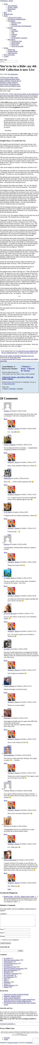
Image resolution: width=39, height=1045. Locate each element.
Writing (6, 48)
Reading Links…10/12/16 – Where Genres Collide (19, 896)
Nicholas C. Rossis (13, 428)
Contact (6, 56)
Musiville (14, 24)
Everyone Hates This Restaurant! (21, 26)
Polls (5, 980)
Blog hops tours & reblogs (12, 960)
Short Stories (11, 39)
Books (6, 16)
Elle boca (6, 544)
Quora (6, 983)
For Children (11, 21)
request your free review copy (28, 352)
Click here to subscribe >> (8, 1024)
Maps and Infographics (11, 970)
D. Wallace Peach (9, 578)
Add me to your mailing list (10, 940)
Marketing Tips (8, 14)
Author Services (12, 53)
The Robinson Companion (19, 38)
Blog (5, 12)
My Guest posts (8, 975)
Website (2, 936)
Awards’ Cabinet (13, 7)
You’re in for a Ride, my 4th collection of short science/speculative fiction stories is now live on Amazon (19, 94)
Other (5, 978)
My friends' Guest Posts (11, 973)
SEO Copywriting (9, 55)
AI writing (7, 958)
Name (2, 929)
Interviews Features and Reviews (14, 968)
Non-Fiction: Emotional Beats (16, 19)
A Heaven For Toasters (14, 17)
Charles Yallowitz (9, 686)
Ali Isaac (6, 411)
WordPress (29, 1042)
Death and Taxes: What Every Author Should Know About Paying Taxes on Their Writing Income (19, 1000)
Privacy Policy (26, 1032)
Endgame (14, 34)
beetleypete (7, 718)
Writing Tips (11, 49)
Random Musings (9, 985)
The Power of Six (16, 41)
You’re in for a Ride (17, 46)
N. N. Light (7, 512)
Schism (13, 36)
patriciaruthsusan (9, 755)
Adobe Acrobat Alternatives (12, 998)
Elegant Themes (13, 1042)
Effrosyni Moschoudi (10, 860)
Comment (3, 914)
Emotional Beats (12, 51)
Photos (10, 11)
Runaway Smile (16, 22)
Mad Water (14, 31)
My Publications (13, 74)
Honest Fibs (15, 44)
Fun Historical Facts (10, 967)
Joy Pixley (7, 649)
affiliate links (24, 1034)
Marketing (7, 972)
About (6, 4)
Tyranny (13, 29)
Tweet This (13, 357)
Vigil (12, 33)
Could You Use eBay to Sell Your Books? (16, 994)
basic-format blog (9, 384)
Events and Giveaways (11, 963)
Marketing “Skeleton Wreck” (12, 996)
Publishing (7, 982)
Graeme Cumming (9, 444)
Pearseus (10, 27)
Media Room (11, 9)
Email (2, 933)
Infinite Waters (15, 43)
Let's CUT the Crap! (10, 613)
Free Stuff (7, 965)
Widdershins (7, 478)
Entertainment (8, 962)
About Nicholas (12, 5)
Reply (5, 419)
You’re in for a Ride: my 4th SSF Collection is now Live (17, 356)
